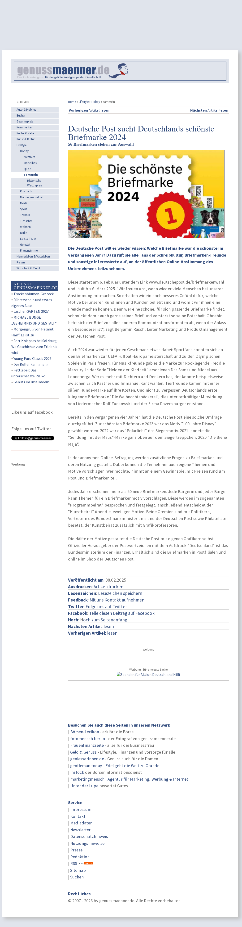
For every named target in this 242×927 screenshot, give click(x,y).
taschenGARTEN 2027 (31, 311)
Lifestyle (84, 102)
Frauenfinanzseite (87, 745)
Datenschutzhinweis (89, 836)
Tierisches (26, 221)
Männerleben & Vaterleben (33, 256)
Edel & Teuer (28, 239)
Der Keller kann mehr (30, 364)
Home (72, 102)
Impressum (80, 809)
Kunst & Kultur (26, 139)
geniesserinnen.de (87, 758)
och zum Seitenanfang (105, 620)
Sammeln (31, 175)
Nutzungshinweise (87, 843)
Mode (23, 203)
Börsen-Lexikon (84, 731)
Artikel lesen (89, 110)
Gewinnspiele (25, 121)
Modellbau (30, 163)
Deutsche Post (89, 248)
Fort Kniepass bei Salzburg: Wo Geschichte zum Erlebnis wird (34, 346)
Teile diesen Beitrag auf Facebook (122, 613)
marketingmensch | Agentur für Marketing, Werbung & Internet (129, 779)
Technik (25, 215)
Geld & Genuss (83, 752)
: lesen (91, 626)
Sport (23, 209)
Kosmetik (26, 191)
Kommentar (24, 127)
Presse (76, 850)
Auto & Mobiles (26, 110)
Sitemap (78, 870)
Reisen (21, 262)
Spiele (27, 169)
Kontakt (77, 816)
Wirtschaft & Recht (28, 268)
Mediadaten (81, 823)
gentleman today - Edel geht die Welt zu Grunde (114, 765)
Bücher (21, 115)
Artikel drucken (108, 586)
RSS (73, 863)
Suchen (77, 877)
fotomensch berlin (87, 738)
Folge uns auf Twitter (106, 606)
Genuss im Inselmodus (31, 382)
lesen (92, 633)
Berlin (23, 233)
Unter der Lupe (84, 785)
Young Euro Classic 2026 (32, 358)
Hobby (95, 102)
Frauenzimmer (29, 251)
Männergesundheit (31, 197)
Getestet (25, 245)
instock (77, 772)
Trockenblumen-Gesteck (33, 293)
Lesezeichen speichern (120, 593)
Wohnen (25, 227)
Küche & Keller (26, 133)
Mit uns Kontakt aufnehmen (117, 600)
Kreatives (29, 157)
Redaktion (80, 856)
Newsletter (80, 829)
